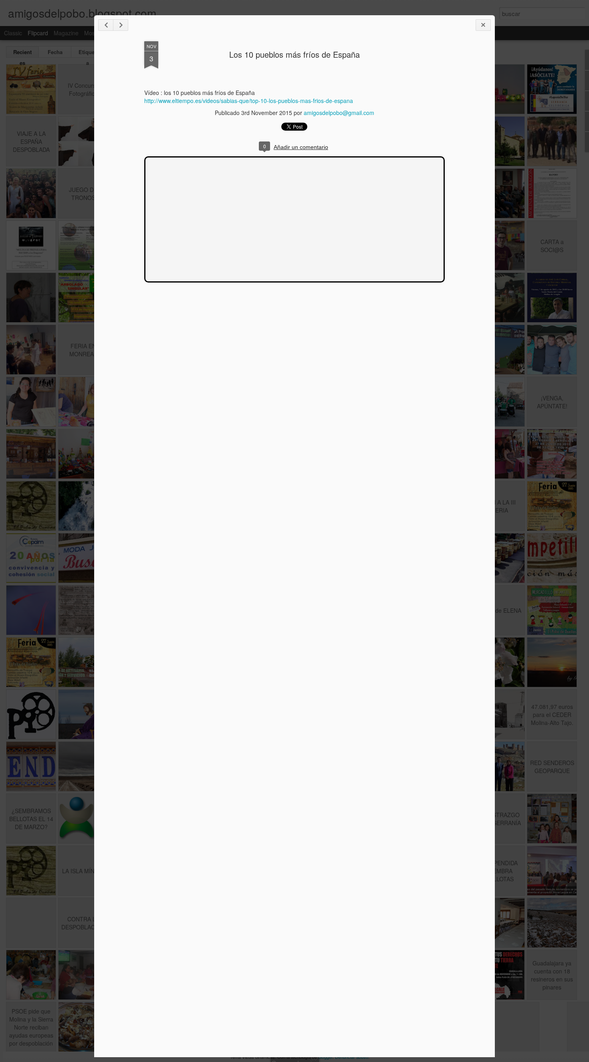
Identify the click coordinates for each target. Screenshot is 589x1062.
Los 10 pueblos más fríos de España (294, 54)
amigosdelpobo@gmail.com (339, 113)
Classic (13, 33)
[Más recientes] (105, 25)
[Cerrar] (483, 25)
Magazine (66, 33)
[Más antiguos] (120, 25)
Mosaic (93, 33)
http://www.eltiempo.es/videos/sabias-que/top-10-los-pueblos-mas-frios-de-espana (248, 101)
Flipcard (38, 33)
